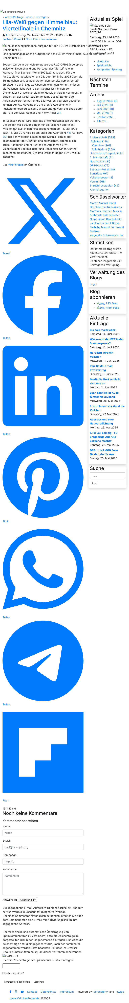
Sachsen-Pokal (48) (102, 169)
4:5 (69, 132)
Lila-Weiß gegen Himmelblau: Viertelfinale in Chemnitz (40, 25)
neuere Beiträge (36, 17)
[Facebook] (10, 991)
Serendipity (100, 991)
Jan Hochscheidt (100, 223)
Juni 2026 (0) (105, 109)
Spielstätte (80, 4)
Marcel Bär (108, 227)
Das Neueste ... (106, 117)
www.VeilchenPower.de (24, 998)
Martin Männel (99, 203)
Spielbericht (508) (103, 149)
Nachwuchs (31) (100, 161)
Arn (8, 35)
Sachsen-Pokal (12, 39)
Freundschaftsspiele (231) (107, 153)
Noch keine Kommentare (41, 39)
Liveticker (103, 61)
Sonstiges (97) (99, 173)
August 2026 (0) (107, 101)
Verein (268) (98, 181)
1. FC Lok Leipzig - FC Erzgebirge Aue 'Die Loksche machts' (104, 437)
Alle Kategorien (99, 189)
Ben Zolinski (113, 219)
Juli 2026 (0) (105, 105)
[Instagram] (16, 991)
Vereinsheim (57, 4)
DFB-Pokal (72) (99, 165)
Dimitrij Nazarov (111, 207)
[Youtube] (22, 991)
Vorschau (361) (101, 145)
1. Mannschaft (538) (102, 137)
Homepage (9, 855)
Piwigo (120, 991)
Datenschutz (48, 991)
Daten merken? (14, 973)
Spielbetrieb (34, 4)
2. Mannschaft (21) (102, 157)
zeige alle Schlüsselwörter (106, 235)
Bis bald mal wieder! (103, 330)
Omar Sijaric (97, 219)
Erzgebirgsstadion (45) (104, 185)
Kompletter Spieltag (109, 69)
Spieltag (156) (100, 141)
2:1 (58, 112)
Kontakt (32, 991)
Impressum (67, 991)
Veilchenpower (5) (101, 177)
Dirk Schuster (111, 215)
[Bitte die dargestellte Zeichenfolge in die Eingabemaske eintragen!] (10, 956)
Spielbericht (104, 65)
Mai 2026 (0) (105, 113)
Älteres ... (102, 121)
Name (6, 826)
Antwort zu (10, 899)
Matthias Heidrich (101, 211)
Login (93, 284)
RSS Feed (112, 303)
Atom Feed (112, 307)
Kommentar (10, 869)
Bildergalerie (103, 4)
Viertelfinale (16, 164)
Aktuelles (12, 4)
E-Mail (7, 840)
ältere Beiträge (14, 17)
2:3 (5, 136)
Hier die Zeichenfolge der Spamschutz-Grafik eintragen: (38, 960)
